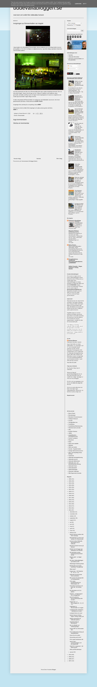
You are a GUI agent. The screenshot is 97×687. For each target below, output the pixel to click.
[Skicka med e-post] (36, 113)
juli (71, 522)
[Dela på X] (39, 113)
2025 (70, 481)
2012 (70, 508)
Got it (84, 3)
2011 (70, 510)
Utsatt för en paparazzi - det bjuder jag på (76, 646)
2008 (70, 658)
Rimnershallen (21, 115)
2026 (70, 479)
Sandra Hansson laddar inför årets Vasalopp (77, 535)
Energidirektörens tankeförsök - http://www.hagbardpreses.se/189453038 (76, 260)
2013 (70, 506)
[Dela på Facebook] (40, 113)
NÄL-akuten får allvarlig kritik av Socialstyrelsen (76, 578)
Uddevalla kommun (73, 459)
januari (72, 652)
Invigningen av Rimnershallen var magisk (76, 607)
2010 (70, 654)
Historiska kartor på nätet (74, 427)
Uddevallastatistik (72, 467)
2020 (70, 491)
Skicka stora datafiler (73, 443)
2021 (70, 489)
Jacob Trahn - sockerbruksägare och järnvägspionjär (76, 643)
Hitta (69, 429)
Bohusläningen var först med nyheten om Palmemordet (77, 538)
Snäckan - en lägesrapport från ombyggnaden (76, 594)
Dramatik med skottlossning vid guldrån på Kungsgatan (79, 97)
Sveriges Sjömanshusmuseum (75, 450)
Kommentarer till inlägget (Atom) (29, 161)
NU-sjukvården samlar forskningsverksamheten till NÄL (76, 554)
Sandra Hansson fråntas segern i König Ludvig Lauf (77, 616)
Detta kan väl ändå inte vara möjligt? (79, 178)
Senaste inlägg (17, 158)
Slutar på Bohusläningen (75, 649)
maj (71, 526)
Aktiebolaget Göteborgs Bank (77, 563)
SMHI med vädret (72, 447)
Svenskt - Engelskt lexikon (74, 449)
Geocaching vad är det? (75, 637)
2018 (70, 495)
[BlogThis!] (37, 113)
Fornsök (70, 420)
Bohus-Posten (72, 245)
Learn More (78, 3)
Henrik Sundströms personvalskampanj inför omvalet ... (76, 598)
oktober (72, 516)
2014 (70, 503)
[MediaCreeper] (77, 74)
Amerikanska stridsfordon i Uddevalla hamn (78, 151)
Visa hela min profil (71, 362)
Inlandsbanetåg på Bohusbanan (74, 622)
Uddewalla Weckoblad (73, 56)
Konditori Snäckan (72, 431)
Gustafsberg (71, 424)
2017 (70, 497)
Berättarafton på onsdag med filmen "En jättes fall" (76, 566)
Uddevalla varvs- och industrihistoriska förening (74, 463)
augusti (72, 520)
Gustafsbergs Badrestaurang (75, 426)
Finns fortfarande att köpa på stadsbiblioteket (77, 632)
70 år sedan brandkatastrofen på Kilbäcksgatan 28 (75, 582)
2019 (70, 493)
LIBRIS (70, 433)
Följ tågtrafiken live (72, 422)
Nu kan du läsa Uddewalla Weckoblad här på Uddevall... (76, 542)
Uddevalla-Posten (72, 466)
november (72, 513)
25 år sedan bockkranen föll (76, 639)
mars (71, 530)
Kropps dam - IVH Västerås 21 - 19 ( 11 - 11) (76, 572)
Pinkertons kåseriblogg (75, 220)
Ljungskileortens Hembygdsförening (73, 435)
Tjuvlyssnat (71, 455)
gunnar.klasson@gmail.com (73, 374)
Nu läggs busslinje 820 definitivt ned (79, 204)
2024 (70, 483)
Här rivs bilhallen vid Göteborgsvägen (74, 626)
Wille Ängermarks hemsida (74, 473)
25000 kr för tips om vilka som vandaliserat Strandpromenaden (79, 84)
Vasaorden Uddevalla (73, 471)
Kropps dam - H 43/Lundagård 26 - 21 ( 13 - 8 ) (77, 603)
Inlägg (70, 65)
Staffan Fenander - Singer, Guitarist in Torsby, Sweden (75, 267)
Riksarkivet (71, 439)
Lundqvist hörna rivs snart (76, 613)
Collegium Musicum (73, 418)
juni (71, 524)
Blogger (54, 669)
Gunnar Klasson (73, 340)
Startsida (39, 158)
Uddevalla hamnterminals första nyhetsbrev (76, 575)
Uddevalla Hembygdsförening (75, 457)
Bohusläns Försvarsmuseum (75, 417)
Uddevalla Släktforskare (74, 461)
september (72, 518)
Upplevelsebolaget (72, 469)
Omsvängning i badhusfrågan (78, 191)
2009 (70, 656)
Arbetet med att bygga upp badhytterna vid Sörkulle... (76, 549)
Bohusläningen (72, 415)
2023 (70, 485)
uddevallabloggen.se (37, 8)
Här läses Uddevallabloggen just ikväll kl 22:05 (76, 561)
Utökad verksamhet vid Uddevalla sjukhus (75, 619)
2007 (70, 660)
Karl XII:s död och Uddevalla (79, 124)
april (71, 528)
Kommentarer (72, 68)
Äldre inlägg (59, 158)
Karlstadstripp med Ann (74, 232)
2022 (70, 487)
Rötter (69, 441)
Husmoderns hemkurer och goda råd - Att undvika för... (76, 587)
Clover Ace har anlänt (75, 635)
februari (72, 532)
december (72, 511)
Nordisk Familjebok (73, 438)
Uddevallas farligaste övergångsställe (78, 165)
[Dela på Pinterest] (42, 113)
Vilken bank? (73, 569)
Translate (78, 25)
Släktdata (70, 445)
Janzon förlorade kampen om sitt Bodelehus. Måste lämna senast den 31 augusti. (79, 111)
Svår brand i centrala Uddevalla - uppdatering (79, 138)
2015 (70, 501)
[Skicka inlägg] (33, 113)
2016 (70, 499)
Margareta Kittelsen (74, 230)
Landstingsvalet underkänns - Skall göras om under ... (76, 610)
